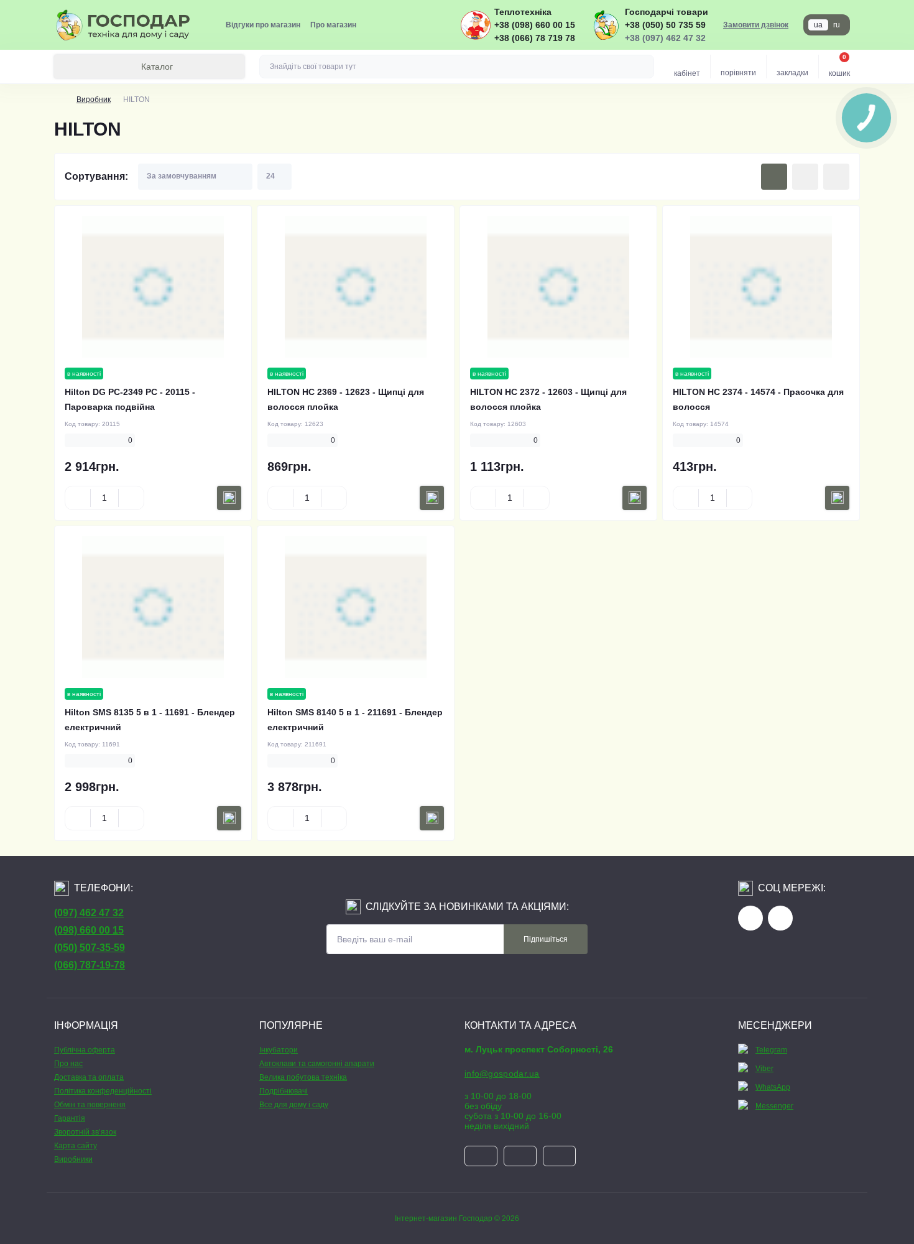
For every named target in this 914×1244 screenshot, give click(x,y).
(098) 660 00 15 (89, 930)
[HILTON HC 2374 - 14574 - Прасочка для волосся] (761, 287)
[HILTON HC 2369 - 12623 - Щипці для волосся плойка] (355, 287)
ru (836, 25)
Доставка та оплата (89, 1077)
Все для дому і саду (293, 1104)
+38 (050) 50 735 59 (665, 25)
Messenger (774, 1106)
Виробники (73, 1159)
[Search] (643, 66)
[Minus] (77, 497)
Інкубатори (278, 1050)
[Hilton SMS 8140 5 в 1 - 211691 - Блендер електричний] (355, 607)
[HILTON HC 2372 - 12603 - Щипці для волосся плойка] (558, 287)
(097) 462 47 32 (89, 912)
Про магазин (333, 25)
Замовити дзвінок (755, 25)
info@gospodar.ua (502, 1074)
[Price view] (836, 177)
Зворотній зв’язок (85, 1132)
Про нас (68, 1063)
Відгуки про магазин (263, 25)
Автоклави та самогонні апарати (316, 1063)
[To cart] (229, 498)
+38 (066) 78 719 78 (534, 38)
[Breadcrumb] (59, 99)
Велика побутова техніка (303, 1077)
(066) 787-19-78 (89, 965)
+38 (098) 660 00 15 (534, 25)
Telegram (771, 1050)
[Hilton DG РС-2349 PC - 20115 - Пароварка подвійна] (153, 287)
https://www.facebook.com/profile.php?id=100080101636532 (750, 918)
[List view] (805, 177)
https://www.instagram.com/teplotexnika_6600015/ (780, 918)
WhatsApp (772, 1087)
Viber (764, 1068)
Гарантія (69, 1118)
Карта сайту (75, 1145)
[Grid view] (774, 177)
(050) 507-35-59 (89, 947)
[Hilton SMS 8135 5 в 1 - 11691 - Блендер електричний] (153, 607)
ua (818, 25)
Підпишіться (546, 939)
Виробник (93, 99)
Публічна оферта (84, 1050)
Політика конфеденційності (103, 1091)
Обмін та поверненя (90, 1104)
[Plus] (131, 497)
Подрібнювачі (283, 1091)
